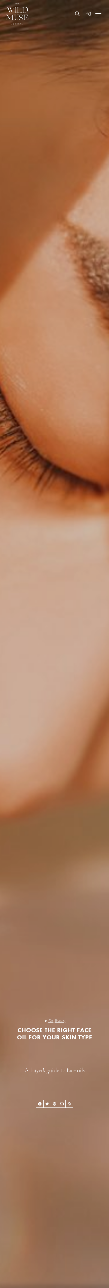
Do (50, 1020)
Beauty (60, 1020)
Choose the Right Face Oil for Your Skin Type (54, 1033)
